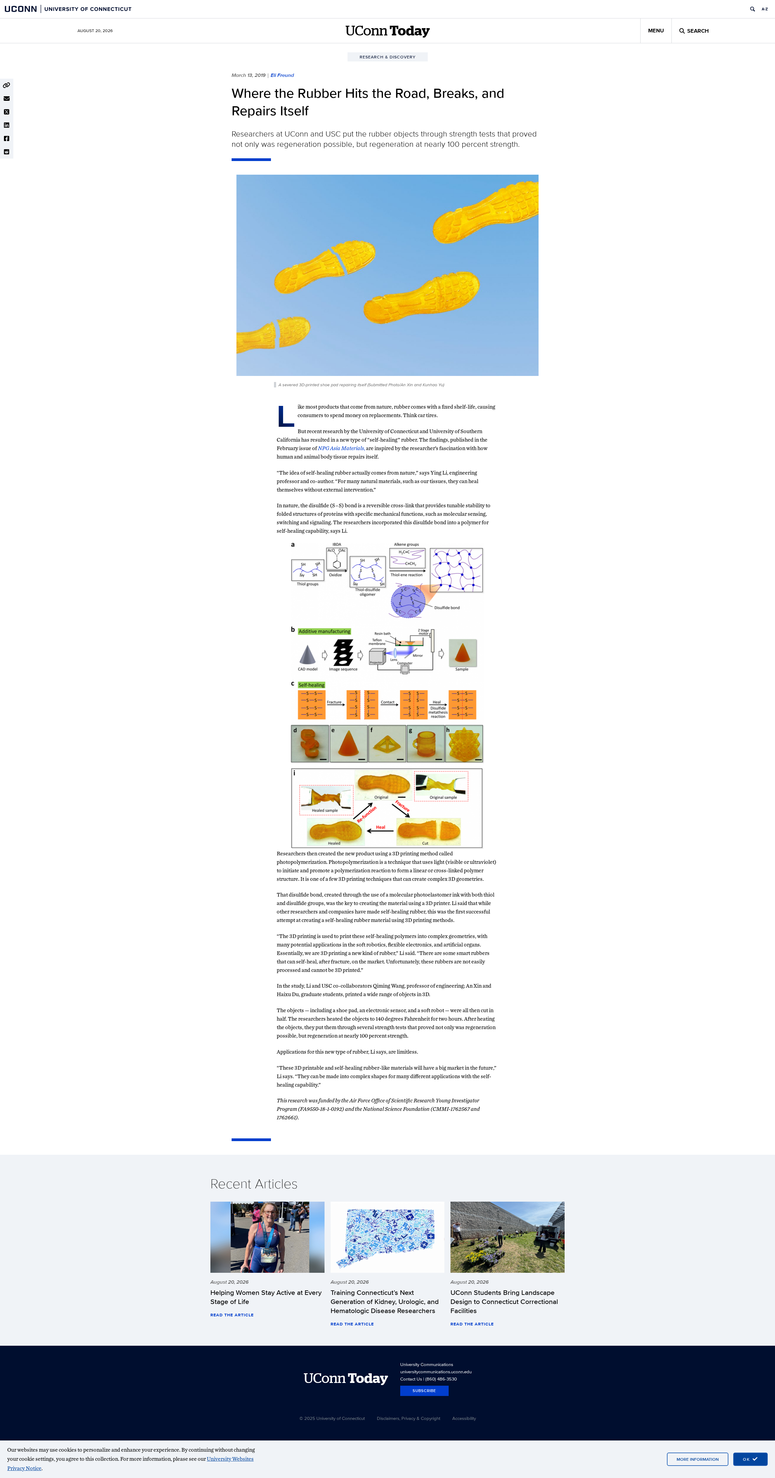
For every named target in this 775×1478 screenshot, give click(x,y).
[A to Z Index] (765, 9)
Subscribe (424, 1391)
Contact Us (411, 1379)
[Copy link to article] (6, 85)
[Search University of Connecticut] (752, 9)
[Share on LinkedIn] (6, 125)
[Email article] (6, 98)
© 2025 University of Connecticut (332, 1418)
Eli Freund (282, 75)
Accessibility (464, 1418)
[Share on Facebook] (6, 138)
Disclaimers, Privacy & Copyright (408, 1418)
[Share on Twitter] (6, 112)
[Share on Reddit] (6, 152)
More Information (698, 1459)
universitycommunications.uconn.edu (436, 1371)
